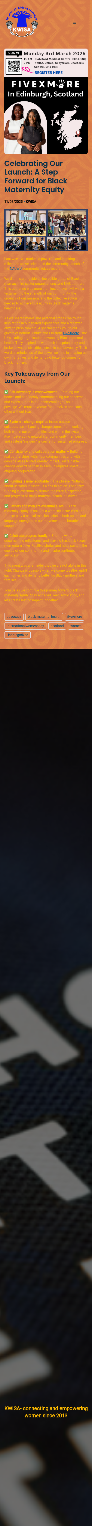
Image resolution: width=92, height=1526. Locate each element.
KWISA (31, 202)
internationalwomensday (25, 626)
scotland (57, 626)
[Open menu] (74, 22)
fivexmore (74, 617)
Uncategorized (17, 635)
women (76, 626)
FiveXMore (71, 333)
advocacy (14, 617)
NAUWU (16, 268)
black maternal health (44, 617)
